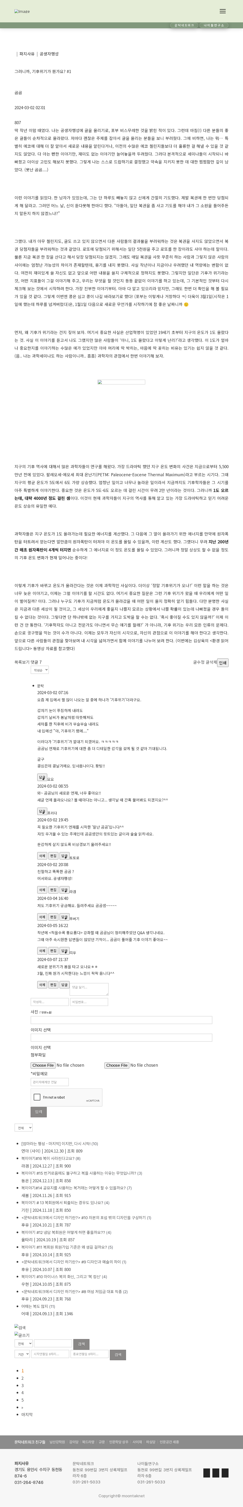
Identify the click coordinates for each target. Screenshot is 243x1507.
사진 (41, 1012)
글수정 (199, 662)
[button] (222, 11)
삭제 (42, 855)
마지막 (27, 1414)
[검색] (20, 1327)
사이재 (137, 1442)
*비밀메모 (39, 1073)
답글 (64, 984)
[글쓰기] (22, 1335)
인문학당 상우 (119, 1442)
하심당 (150, 1442)
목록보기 (22, 662)
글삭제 (211, 662)
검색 (81, 1344)
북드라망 (88, 1442)
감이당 (74, 1442)
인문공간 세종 (169, 1442)
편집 (53, 855)
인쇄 (223, 663)
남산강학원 (57, 1442)
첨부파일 (38, 1055)
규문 (102, 1442)
